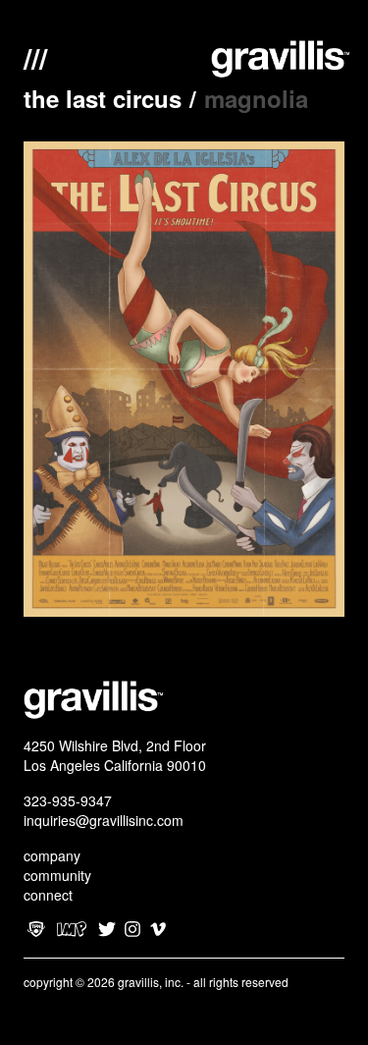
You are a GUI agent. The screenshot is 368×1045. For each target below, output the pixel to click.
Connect (48, 895)
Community (57, 875)
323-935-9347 (68, 800)
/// (35, 56)
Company (52, 855)
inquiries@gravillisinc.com (104, 820)
